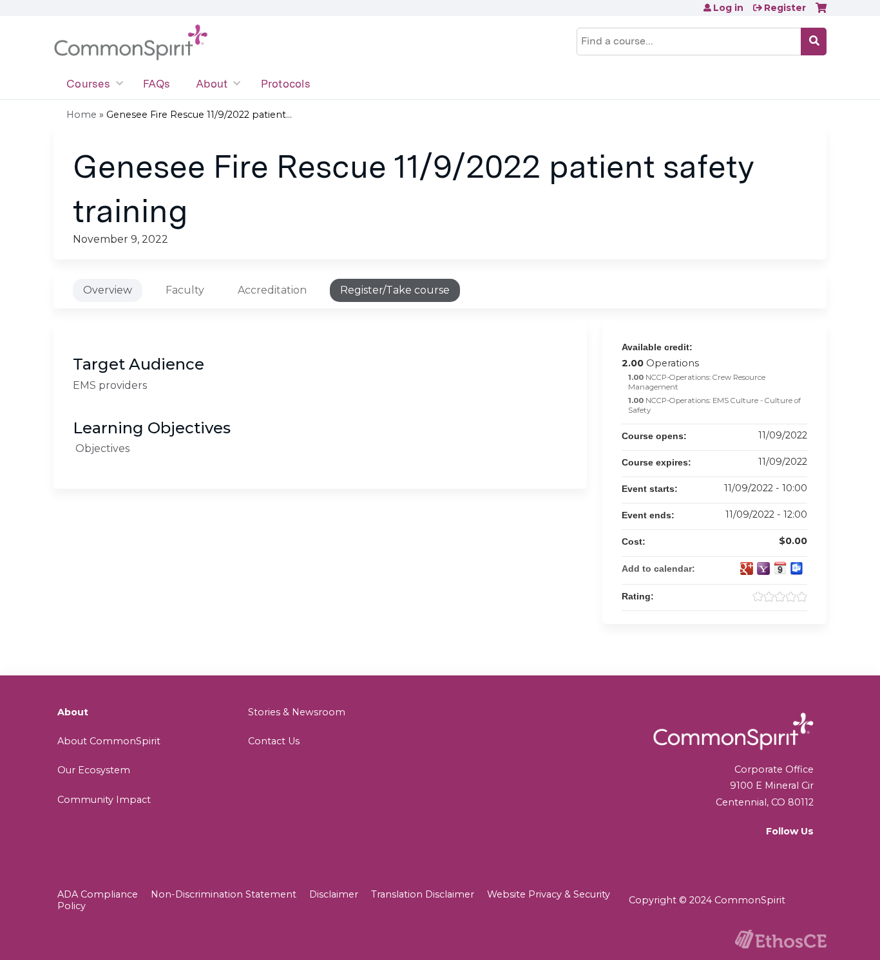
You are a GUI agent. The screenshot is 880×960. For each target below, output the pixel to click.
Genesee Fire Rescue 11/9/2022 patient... (199, 114)
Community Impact (104, 799)
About (211, 83)
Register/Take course (395, 290)
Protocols (286, 83)
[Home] (130, 43)
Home (81, 114)
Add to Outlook (796, 568)
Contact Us (274, 741)
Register (785, 7)
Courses (88, 83)
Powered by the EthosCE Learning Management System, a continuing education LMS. (781, 939)
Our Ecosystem (93, 770)
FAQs (156, 83)
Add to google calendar (746, 568)
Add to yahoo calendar (763, 568)
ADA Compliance (97, 894)
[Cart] (821, 12)
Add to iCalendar (780, 567)
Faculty (185, 290)
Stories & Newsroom (296, 712)
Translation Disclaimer (422, 894)
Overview (107, 290)
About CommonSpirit (108, 741)
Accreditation (272, 290)
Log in (728, 7)
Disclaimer (333, 894)
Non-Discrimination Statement (223, 894)
